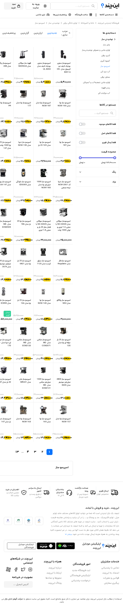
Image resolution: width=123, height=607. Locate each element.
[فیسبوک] (16, 569)
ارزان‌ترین (38, 33)
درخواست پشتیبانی (80, 580)
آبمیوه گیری (105, 60)
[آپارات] (8, 569)
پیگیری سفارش (111, 583)
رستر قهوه (105, 87)
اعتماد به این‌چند (110, 573)
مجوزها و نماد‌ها (53, 578)
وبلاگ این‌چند (55, 583)
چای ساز (106, 44)
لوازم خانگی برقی (70, 23)
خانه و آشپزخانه (87, 23)
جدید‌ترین (52, 33)
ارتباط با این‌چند (54, 573)
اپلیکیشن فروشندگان (80, 575)
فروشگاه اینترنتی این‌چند (108, 23)
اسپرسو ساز (40, 23)
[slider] (80, 157)
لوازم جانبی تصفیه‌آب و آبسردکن (96, 82)
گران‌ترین (25, 33)
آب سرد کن (105, 71)
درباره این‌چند (55, 567)
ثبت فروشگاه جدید (81, 570)
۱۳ (17, 452)
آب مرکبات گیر (104, 93)
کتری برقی (105, 55)
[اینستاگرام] (30, 569)
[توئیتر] (23, 569)
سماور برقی (105, 76)
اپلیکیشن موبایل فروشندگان (26, 546)
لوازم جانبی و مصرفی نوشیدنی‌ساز (96, 50)
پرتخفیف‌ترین (9, 33)
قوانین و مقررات (111, 578)
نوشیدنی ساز (54, 23)
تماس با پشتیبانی (110, 567)
